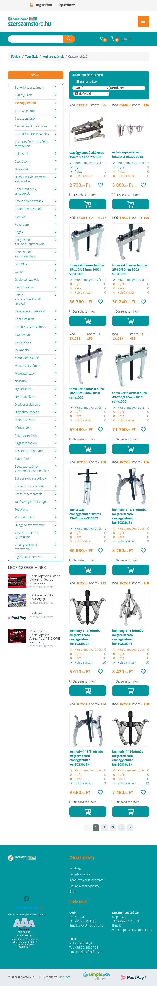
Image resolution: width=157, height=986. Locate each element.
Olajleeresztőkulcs (27, 404)
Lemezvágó (23, 342)
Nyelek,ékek (23, 389)
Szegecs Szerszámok (29, 486)
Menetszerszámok (27, 366)
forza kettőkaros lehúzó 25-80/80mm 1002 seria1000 (129, 270)
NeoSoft (64, 977)
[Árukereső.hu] (28, 909)
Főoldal (16, 56)
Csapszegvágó (25, 118)
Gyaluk (19, 272)
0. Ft (126, 39)
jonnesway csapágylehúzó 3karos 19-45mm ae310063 (85, 514)
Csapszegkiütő (25, 111)
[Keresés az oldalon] (69, 39)
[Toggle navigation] (143, 21)
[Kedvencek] (100, 185)
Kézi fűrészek (24, 319)
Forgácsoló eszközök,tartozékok (29, 242)
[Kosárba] (87, 204)
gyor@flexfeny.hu (90, 925)
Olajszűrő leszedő (27, 412)
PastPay (35, 613)
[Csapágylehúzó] (29, 21)
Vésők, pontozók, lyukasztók (27, 535)
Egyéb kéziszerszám (29, 557)
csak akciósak (88, 82)
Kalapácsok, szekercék (30, 311)
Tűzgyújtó (21, 509)
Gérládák (21, 264)
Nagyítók (21, 381)
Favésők (20, 217)
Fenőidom (22, 224)
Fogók (19, 232)
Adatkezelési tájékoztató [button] (86, 880)
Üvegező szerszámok (30, 525)
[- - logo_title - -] (130, 827)
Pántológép (23, 428)
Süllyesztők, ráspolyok (30, 478)
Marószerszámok (27, 358)
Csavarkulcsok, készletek (32, 134)
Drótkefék (22, 169)
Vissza (35, 75)
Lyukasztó (22, 350)
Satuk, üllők (22, 459)
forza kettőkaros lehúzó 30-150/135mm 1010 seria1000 (86, 393)
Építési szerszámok (28, 209)
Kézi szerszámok (53, 56)
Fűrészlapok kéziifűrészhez (25, 254)
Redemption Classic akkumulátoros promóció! (44, 579)
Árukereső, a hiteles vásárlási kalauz (26, 914)
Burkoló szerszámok (29, 87)
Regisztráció (44, 5)
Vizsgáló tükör (25, 517)
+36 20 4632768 (86, 947)
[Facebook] (26, 899)
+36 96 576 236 (129, 921)
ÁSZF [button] (72, 892)
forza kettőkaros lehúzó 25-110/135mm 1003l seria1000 (86, 270)
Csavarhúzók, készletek (31, 126)
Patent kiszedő (25, 420)
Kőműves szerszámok (30, 327)
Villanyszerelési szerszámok (26, 547)
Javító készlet (24, 287)
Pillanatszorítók (26, 435)
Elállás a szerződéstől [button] (84, 886)
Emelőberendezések (29, 201)
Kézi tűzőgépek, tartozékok (26, 191)
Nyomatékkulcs (25, 397)
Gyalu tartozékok (27, 279)
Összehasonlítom (85, 195)
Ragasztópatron (26, 443)
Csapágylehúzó (25, 103)
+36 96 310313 (85, 921)
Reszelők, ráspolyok (29, 451)
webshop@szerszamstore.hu (132, 930)
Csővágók (21, 161)
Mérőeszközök (25, 373)
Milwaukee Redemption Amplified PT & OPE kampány (44, 636)
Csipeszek (22, 154)
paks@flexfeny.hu (90, 952)
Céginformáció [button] (79, 874)
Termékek (31, 56)
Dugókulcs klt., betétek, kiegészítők (30, 179)
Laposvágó (22, 334)
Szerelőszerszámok (28, 494)
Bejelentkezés (66, 5)
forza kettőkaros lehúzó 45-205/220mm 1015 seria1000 (129, 397)
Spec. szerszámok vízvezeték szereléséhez (32, 468)
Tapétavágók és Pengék (31, 502)
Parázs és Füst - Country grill (41, 597)
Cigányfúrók (23, 95)
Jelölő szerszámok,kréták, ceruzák (28, 299)
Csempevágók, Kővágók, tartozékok (32, 144)
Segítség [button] (75, 868)
